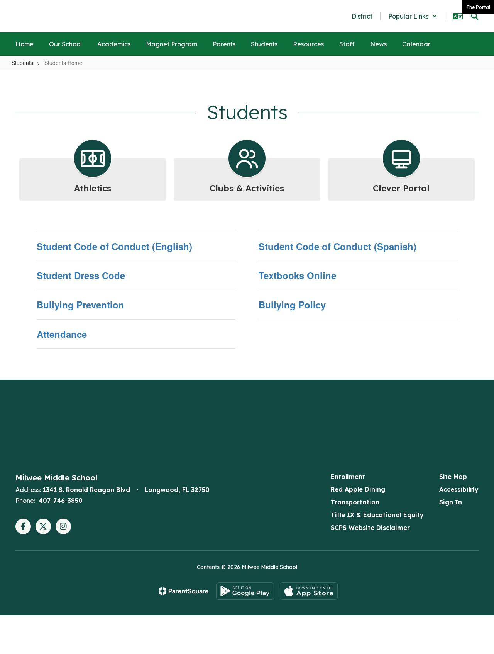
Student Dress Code (81, 275)
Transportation (355, 502)
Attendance (62, 334)
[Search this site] (475, 16)
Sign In (450, 502)
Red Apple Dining (358, 489)
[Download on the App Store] (309, 591)
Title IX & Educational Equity (377, 515)
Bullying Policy (292, 304)
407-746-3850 (61, 500)
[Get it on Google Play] (245, 591)
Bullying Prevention (80, 304)
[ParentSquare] (183, 591)
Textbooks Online (297, 275)
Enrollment (348, 476)
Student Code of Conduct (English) (114, 246)
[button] (412, 16)
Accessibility (459, 489)
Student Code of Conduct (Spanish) (337, 246)
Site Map (453, 476)
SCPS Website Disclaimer (370, 527)
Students (22, 62)
